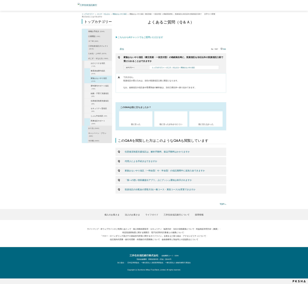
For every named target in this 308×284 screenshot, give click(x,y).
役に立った (136, 124)
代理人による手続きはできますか (141, 161)
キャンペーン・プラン (97, 134)
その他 (93, 140)
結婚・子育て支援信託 (100, 94)
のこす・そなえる (103, 14)
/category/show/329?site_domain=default (85, 58)
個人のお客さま (112, 214)
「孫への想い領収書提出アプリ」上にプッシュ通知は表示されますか (158, 179)
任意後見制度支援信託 (100, 102)
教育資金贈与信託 (98, 72)
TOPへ (223, 203)
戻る (122, 48)
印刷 (224, 49)
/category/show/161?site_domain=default (85, 36)
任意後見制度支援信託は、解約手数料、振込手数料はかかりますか (157, 151)
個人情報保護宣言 (140, 228)
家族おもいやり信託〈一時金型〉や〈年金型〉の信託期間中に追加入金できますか (165, 170)
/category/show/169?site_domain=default (85, 128)
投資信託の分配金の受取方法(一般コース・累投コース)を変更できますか (160, 189)
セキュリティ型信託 (99, 109)
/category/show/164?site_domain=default (85, 140)
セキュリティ (156, 228)
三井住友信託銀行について (177, 214)
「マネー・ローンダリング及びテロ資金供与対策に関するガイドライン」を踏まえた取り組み (140, 235)
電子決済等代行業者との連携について (167, 232)
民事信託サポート (98, 122)
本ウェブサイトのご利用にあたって (115, 228)
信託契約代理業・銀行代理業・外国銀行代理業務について (135, 239)
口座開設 (94, 36)
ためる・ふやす (97, 53)
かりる (93, 128)
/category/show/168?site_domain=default (85, 41)
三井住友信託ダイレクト (98, 47)
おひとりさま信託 (98, 64)
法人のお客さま (132, 214)
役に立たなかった (206, 124)
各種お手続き (96, 31)
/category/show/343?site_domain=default (87, 72)
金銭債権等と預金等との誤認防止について (180, 239)
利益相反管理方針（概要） (207, 228)
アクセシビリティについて (194, 235)
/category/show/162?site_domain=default (85, 47)
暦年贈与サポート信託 (100, 87)
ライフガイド (151, 214)
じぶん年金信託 (99, 115)
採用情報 (199, 214)
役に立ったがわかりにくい (171, 124)
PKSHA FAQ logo (299, 281)
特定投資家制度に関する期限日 (135, 232)
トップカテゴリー (88, 14)
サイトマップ (93, 228)
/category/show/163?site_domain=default (85, 53)
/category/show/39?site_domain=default (85, 31)
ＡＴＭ (93, 41)
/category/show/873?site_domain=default (87, 122)
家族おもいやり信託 (120, 14)
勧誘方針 (167, 228)
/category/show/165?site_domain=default (85, 134)
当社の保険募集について (183, 228)
